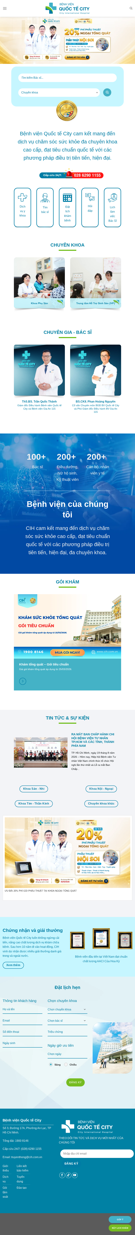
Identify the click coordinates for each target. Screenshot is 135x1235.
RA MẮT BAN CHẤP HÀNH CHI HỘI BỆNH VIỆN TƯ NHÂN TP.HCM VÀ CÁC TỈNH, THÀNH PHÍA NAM (92, 740)
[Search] (131, 8)
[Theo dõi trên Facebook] (62, 1175)
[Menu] (5, 8)
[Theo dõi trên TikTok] (68, 1175)
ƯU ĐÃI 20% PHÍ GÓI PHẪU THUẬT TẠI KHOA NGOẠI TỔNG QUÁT (41, 891)
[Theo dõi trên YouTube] (75, 1175)
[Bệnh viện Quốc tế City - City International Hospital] (67, 8)
